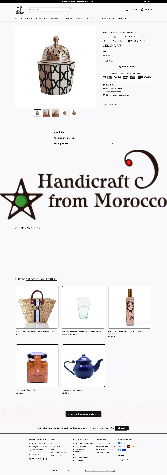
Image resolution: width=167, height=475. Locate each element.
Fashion (41, 18)
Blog (52, 449)
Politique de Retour (80, 457)
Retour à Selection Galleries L (85, 414)
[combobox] (50, 9)
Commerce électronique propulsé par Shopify (100, 471)
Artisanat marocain (103, 444)
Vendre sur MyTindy (58, 452)
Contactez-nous (79, 446)
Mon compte (56, 455)
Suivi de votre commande (83, 444)
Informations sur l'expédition (79, 450)
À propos (54, 444)
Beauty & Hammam (76, 18)
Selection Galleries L (127, 32)
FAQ (74, 455)
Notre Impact (56, 446)
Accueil (105, 32)
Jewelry (55, 18)
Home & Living (23, 18)
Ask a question (61, 143)
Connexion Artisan (102, 452)
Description (59, 132)
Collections (114, 32)
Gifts (121, 18)
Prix (104, 52)
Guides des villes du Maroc (105, 446)
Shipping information (64, 138)
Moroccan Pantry (101, 18)
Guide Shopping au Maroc (105, 449)
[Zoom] (55, 67)
